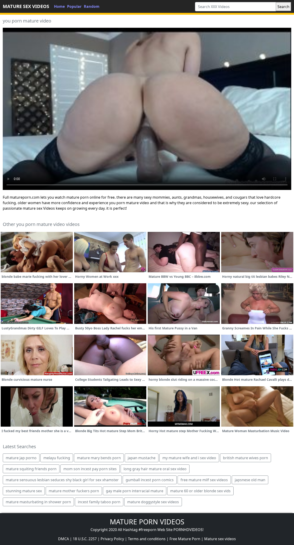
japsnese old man (250, 479)
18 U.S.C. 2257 (85, 538)
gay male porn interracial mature (134, 490)
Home (59, 6)
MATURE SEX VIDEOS (26, 6)
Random (91, 6)
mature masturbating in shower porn (38, 501)
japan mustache (141, 457)
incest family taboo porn (99, 501)
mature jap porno (21, 457)
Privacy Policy (112, 538)
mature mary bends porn (99, 457)
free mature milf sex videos (204, 479)
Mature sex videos (220, 538)
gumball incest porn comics (150, 479)
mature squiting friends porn (31, 468)
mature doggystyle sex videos (153, 501)
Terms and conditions (147, 538)
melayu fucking (56, 457)
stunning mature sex (24, 490)
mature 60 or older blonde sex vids (200, 490)
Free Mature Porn (185, 538)
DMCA (63, 538)
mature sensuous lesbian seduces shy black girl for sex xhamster (62, 479)
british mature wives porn (245, 457)
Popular (74, 6)
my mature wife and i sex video (189, 457)
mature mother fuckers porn (74, 490)
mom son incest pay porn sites (90, 468)
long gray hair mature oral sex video (155, 468)
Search (283, 6)
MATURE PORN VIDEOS (147, 521)
